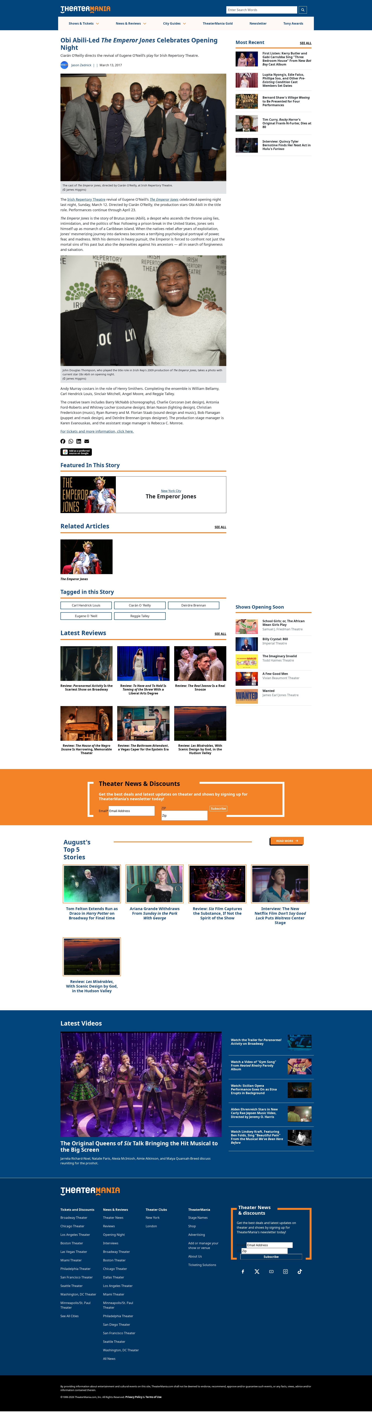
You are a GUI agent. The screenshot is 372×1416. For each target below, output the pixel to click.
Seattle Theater (71, 1286)
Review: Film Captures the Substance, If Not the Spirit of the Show (217, 913)
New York (153, 1217)
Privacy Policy (133, 1397)
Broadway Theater (73, 1217)
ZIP (163, 808)
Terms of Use (154, 1397)
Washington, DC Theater (78, 1294)
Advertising (196, 1235)
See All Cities (69, 1316)
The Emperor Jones (164, 199)
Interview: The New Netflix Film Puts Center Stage (280, 915)
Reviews (109, 1226)
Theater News (113, 1217)
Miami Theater (71, 1260)
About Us (195, 1256)
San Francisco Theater (76, 1277)
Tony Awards (293, 23)
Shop (192, 1226)
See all (220, 527)
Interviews (110, 1243)
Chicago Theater (72, 1226)
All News (109, 1359)
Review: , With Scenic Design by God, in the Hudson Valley (92, 986)
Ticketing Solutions (202, 1265)
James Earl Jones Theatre (281, 695)
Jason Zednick (81, 65)
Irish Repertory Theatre (86, 199)
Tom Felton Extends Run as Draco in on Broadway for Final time (92, 913)
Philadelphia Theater (75, 1269)
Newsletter (258, 23)
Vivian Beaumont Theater (281, 678)
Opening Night (114, 1235)
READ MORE (285, 841)
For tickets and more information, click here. (97, 431)
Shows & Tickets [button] (81, 23)
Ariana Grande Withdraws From (155, 913)
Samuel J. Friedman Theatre (283, 629)
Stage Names (198, 1217)
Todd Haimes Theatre (278, 660)
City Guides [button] (172, 23)
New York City (171, 491)
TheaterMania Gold (218, 23)
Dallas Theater (113, 1277)
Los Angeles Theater (75, 1235)
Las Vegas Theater (73, 1252)
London (151, 1226)
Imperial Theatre (275, 643)
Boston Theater (71, 1243)
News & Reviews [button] (129, 23)
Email (103, 811)
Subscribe (218, 808)
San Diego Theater (116, 1324)
